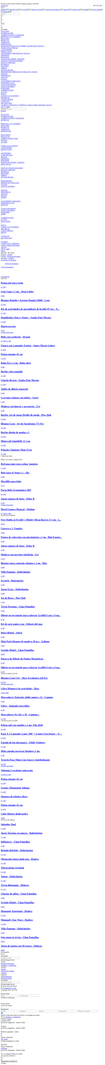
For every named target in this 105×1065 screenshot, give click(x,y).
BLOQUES (5, 173)
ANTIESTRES (6, 53)
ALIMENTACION (7, 218)
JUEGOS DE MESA (53, 10)
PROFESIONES (6, 72)
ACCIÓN (25, 10)
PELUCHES (5, 125)
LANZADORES (6, 148)
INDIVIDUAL (6, 192)
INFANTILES (5, 46)
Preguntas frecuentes (13, 256)
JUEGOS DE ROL (7, 177)
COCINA (34, 72)
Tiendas (9, 255)
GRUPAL (4, 190)
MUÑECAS (5, 127)
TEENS (66, 10)
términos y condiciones (13, 1017)
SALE (3, 251)
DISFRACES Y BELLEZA (21, 72)
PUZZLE (4, 196)
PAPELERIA (5, 212)
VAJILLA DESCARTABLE (36, 105)
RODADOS (5, 161)
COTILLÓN (5, 236)
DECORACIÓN (6, 238)
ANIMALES (5, 129)
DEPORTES (5, 159)
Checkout (4, 1048)
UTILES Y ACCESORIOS (10, 227)
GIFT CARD (5, 249)
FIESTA (5, 12)
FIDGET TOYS (6, 149)
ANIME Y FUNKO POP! (28, 46)
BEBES (3, 10)
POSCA (3, 225)
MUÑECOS (14, 10)
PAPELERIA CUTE (7, 203)
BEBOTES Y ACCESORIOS (11, 124)
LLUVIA (4, 219)
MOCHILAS (5, 229)
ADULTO (4, 194)
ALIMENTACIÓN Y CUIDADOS (12, 118)
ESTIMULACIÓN (7, 116)
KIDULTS (75, 10)
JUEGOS (41, 46)
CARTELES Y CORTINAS (17, 105)
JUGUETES (5, 114)
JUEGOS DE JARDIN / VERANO (12, 162)
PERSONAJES (6, 131)
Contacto (11, 258)
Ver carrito (4, 1039)
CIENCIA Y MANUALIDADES (12, 168)
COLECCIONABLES (8, 208)
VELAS (49, 105)
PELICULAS (15, 46)
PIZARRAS (5, 172)
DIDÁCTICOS (37, 10)
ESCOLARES (5, 221)
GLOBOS (4, 105)
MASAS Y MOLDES (8, 170)
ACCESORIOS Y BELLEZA (11, 201)
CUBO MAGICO (17, 53)
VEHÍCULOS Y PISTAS (9, 146)
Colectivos (4, 5)
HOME (85, 10)
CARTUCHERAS (7, 231)
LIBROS (4, 175)
